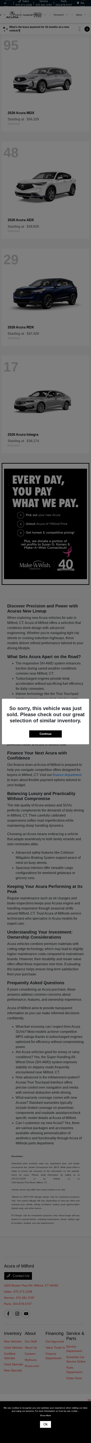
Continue (45, 733)
